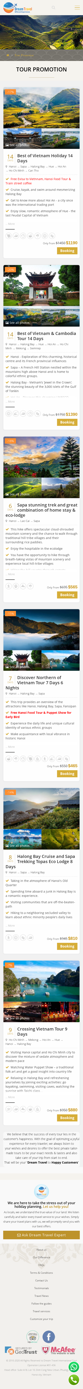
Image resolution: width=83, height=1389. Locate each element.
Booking (67, 250)
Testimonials (41, 1288)
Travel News (41, 1296)
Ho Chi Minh (16, 170)
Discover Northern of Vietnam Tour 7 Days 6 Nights (34, 683)
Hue (51, 166)
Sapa (23, 166)
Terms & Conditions (41, 1273)
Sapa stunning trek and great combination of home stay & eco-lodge (41, 510)
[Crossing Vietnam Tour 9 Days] (41, 981)
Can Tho (33, 170)
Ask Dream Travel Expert (43, 1235)
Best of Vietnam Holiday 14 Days (45, 158)
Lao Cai (25, 521)
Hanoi (12, 166)
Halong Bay (38, 166)
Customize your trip (41, 1319)
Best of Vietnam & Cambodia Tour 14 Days (46, 335)
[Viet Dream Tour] (7, 55)
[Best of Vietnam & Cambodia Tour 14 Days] (41, 285)
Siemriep (35, 348)
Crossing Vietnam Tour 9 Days (42, 1031)
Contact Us (41, 1280)
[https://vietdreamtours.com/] (17, 7)
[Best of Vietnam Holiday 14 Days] (41, 107)
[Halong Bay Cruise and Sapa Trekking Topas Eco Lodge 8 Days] (41, 808)
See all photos (19, 145)
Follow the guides (41, 1303)
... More (10, 224)
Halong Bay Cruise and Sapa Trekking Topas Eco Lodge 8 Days (40, 861)
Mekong (21, 348)
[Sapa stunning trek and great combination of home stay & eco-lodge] (41, 457)
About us (41, 1249)
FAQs (41, 1265)
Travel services (41, 1311)
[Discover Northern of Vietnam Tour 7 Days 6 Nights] (41, 629)
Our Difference (41, 1257)
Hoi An (62, 166)
